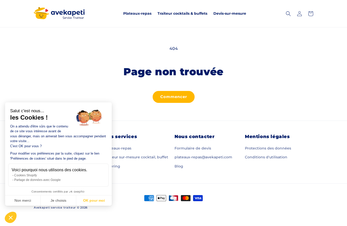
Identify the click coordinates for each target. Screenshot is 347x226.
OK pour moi (94, 200)
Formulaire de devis (193, 148)
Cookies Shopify (25, 175)
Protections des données (268, 148)
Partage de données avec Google (37, 180)
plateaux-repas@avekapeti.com (203, 157)
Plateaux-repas (117, 148)
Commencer (173, 96)
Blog (179, 166)
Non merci (22, 200)
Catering (112, 166)
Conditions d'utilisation (266, 157)
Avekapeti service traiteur (55, 207)
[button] (11, 217)
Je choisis (58, 200)
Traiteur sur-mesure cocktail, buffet (136, 157)
